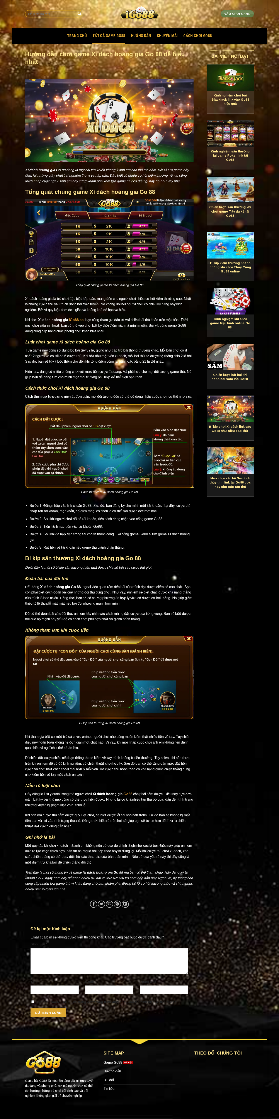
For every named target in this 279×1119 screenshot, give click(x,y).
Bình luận (39, 944)
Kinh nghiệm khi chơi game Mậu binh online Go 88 (230, 323)
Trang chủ (77, 36)
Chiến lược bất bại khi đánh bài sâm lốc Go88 (230, 377)
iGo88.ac (76, 320)
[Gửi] (79, 14)
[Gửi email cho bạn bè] (109, 904)
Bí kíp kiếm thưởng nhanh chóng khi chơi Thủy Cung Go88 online (230, 267)
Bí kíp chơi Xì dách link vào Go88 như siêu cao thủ (230, 429)
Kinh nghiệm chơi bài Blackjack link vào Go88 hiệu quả (230, 99)
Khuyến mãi (167, 36)
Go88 (127, 794)
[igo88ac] (139, 14)
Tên (35, 982)
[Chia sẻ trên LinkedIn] (125, 904)
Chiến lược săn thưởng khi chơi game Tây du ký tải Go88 (230, 211)
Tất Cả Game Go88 (108, 36)
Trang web (148, 982)
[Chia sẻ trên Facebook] (93, 904)
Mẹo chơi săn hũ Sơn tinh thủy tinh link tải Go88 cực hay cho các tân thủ (230, 482)
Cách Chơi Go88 (197, 36)
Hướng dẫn (141, 36)
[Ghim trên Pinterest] (117, 904)
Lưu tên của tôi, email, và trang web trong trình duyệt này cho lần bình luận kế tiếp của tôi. (107, 1002)
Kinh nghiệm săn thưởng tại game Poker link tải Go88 (230, 155)
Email (90, 982)
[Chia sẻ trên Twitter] (101, 904)
